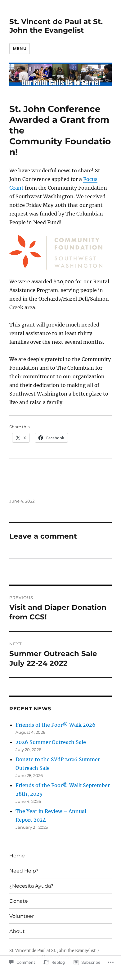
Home (17, 856)
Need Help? (23, 871)
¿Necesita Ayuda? (31, 886)
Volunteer (21, 916)
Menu (19, 48)
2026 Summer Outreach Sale (51, 742)
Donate (18, 901)
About (17, 931)
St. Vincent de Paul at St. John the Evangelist (56, 26)
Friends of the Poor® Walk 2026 (56, 725)
